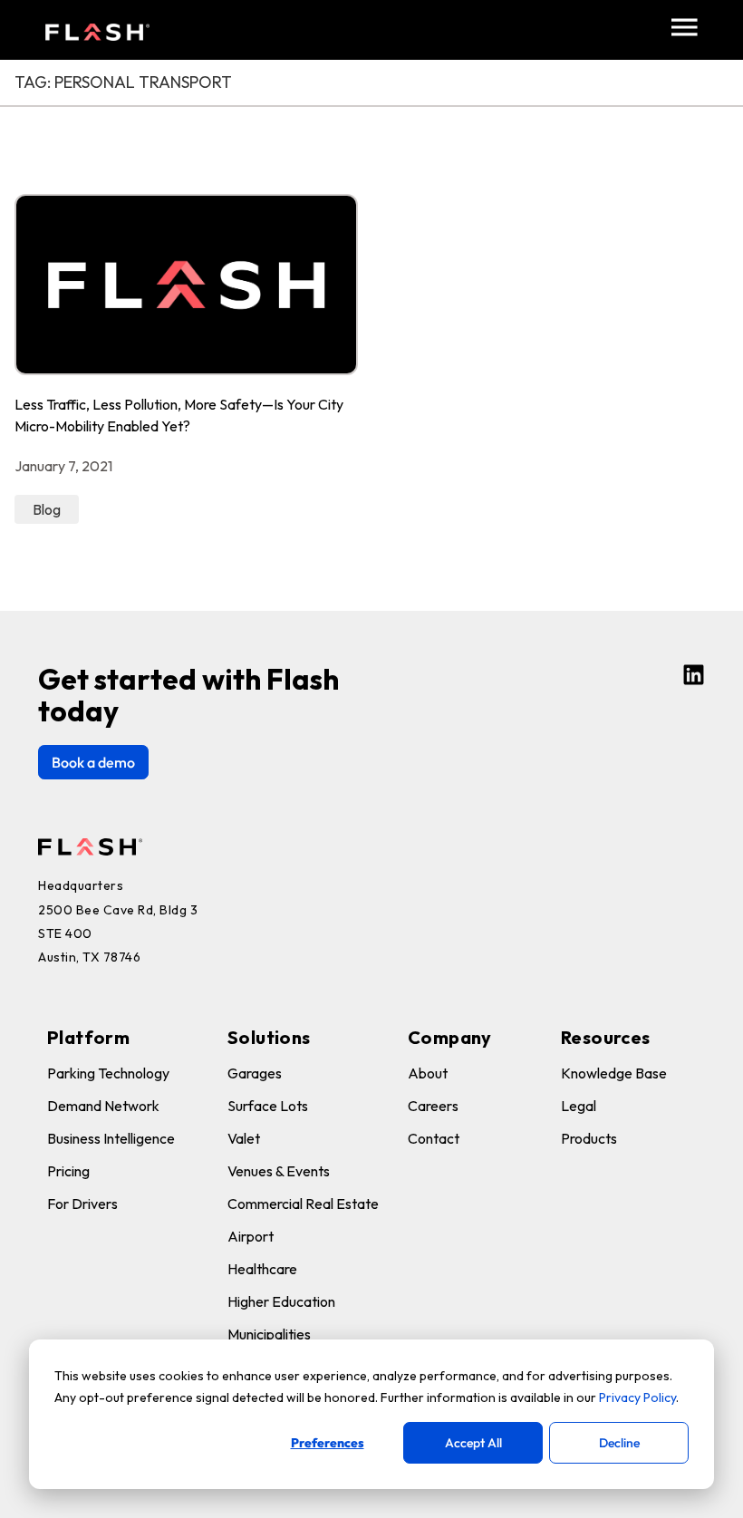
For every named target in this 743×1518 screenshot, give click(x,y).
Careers (433, 1106)
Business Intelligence (111, 1138)
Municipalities (269, 1334)
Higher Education (281, 1301)
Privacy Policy (637, 1397)
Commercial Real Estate (303, 1203)
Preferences (327, 1443)
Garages (254, 1073)
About (428, 1073)
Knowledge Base (614, 1073)
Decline (619, 1443)
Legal (578, 1106)
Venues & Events (278, 1171)
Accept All (473, 1443)
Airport (250, 1236)
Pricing (68, 1171)
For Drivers (82, 1203)
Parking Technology (108, 1073)
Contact (433, 1138)
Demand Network (103, 1106)
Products (589, 1138)
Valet (243, 1138)
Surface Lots (267, 1106)
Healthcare (262, 1269)
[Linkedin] (693, 674)
